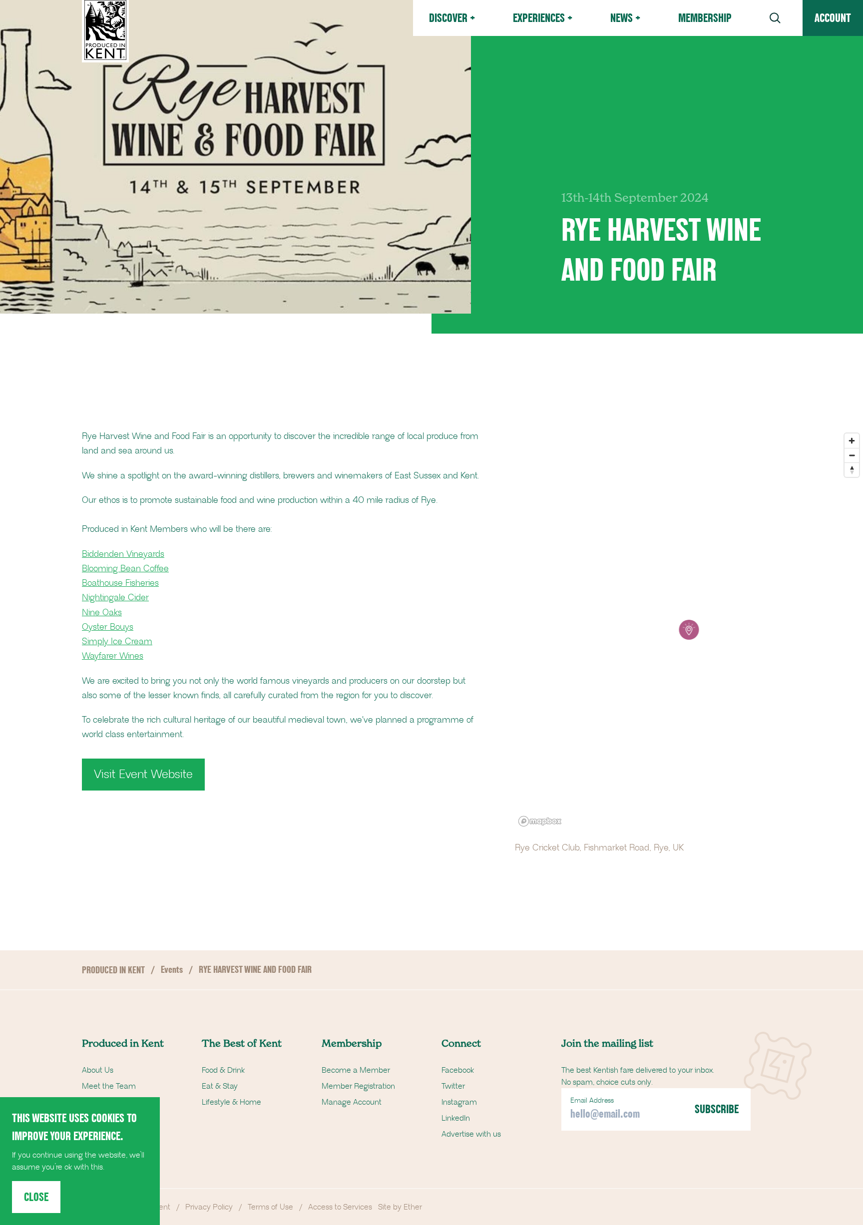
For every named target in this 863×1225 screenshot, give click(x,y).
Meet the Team (109, 1086)
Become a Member (356, 1070)
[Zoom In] (852, 440)
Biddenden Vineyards (123, 554)
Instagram (459, 1102)
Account (833, 17)
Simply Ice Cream (117, 641)
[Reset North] (852, 469)
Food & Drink (223, 1070)
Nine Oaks (102, 612)
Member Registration (358, 1086)
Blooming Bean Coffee (125, 568)
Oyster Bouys (107, 627)
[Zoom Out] (852, 455)
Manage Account (352, 1102)
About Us (97, 1070)
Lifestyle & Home (231, 1102)
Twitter (453, 1086)
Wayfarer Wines (112, 656)
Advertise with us (471, 1134)
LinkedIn (455, 1118)
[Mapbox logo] (540, 821)
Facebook (457, 1070)
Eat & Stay (220, 1086)
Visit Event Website (143, 775)
